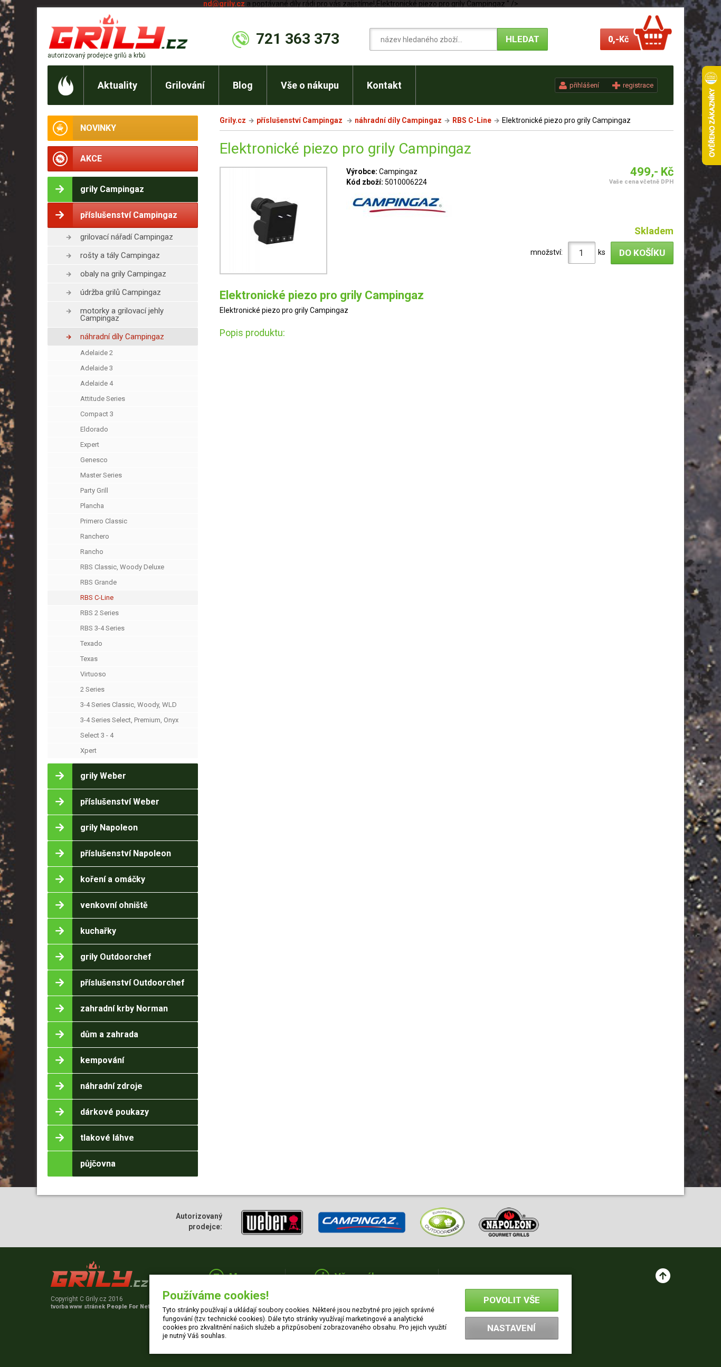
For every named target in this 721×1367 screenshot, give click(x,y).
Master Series (101, 475)
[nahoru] (663, 1275)
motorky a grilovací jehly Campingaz (122, 314)
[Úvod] (66, 85)
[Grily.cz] (121, 31)
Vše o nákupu (310, 85)
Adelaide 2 (96, 353)
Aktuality (117, 85)
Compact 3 (96, 414)
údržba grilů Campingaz (120, 292)
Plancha (92, 506)
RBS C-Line (96, 597)
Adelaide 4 (96, 383)
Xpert (88, 750)
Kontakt (384, 85)
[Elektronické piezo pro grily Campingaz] (273, 222)
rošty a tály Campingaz (120, 255)
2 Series (92, 689)
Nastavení (511, 1328)
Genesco (94, 460)
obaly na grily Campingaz (123, 274)
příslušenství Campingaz (300, 120)
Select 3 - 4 (96, 735)
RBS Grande (98, 582)
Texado (91, 643)
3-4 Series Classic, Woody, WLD (128, 705)
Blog (243, 85)
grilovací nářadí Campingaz (126, 237)
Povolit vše (511, 1300)
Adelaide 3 (96, 368)
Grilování (185, 85)
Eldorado (94, 429)
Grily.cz (233, 120)
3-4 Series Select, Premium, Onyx (129, 720)
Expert (89, 444)
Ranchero (94, 536)
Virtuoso (93, 674)
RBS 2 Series (99, 613)
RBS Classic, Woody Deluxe (122, 567)
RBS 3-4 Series (102, 628)
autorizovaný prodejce (97, 55)
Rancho (91, 552)
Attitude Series (102, 399)
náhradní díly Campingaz (122, 336)
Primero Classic (103, 521)
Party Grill (94, 490)
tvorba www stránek (106, 1306)
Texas (89, 659)
